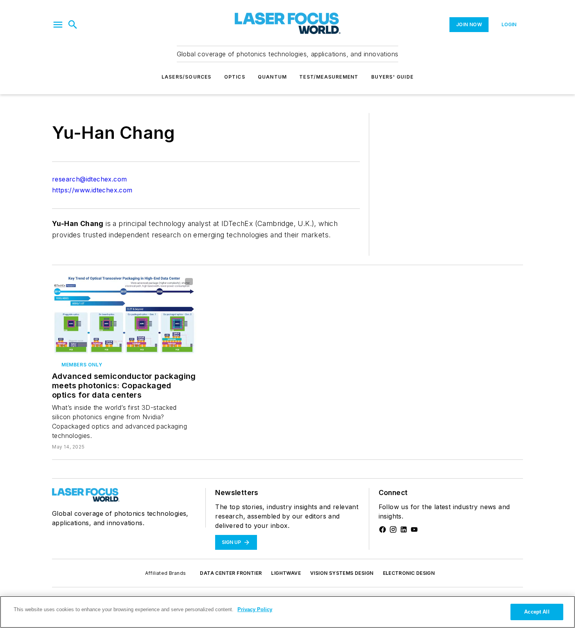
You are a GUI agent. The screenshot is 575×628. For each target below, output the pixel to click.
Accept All (536, 612)
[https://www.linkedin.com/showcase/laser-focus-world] (404, 529)
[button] (58, 25)
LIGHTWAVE (286, 573)
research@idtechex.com (89, 179)
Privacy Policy (254, 609)
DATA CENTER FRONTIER (231, 573)
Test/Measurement (328, 77)
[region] (287, 612)
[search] (73, 25)
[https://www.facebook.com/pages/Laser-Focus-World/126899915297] (382, 529)
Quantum (272, 77)
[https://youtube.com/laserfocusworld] (414, 529)
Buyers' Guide (392, 77)
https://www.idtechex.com (92, 190)
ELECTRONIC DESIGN (409, 573)
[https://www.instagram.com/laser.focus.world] (393, 529)
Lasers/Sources (187, 77)
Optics (234, 77)
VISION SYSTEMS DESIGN (341, 573)
